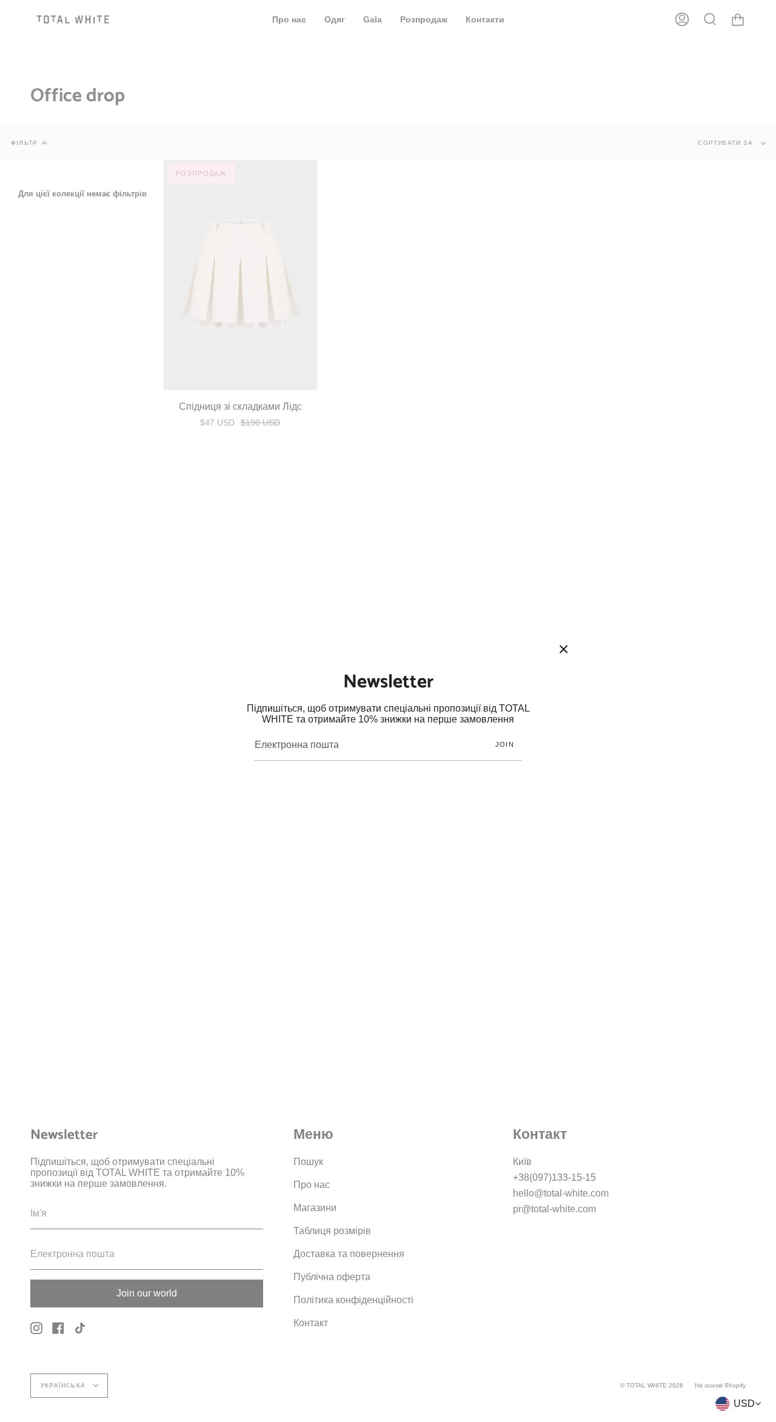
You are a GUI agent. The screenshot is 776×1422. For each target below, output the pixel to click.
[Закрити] (564, 649)
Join (504, 744)
